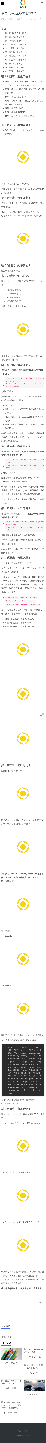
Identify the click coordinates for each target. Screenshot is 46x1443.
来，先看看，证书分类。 (15, 48)
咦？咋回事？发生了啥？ (15, 33)
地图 (25, 1431)
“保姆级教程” (25, 1288)
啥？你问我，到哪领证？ (15, 45)
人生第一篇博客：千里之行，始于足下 (21, 1388)
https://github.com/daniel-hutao (29, 130)
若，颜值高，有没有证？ (15, 56)
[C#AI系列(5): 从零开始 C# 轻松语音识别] (34, 1366)
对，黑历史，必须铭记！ (15, 71)
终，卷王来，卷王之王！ (15, 64)
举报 (41, 1303)
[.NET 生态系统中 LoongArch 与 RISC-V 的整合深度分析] (11, 1354)
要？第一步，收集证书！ (15, 41)
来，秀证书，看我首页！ (15, 37)
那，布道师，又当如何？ (15, 60)
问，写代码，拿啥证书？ (15, 52)
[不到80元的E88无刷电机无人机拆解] (34, 1351)
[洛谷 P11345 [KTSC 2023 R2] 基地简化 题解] (34, 1385)
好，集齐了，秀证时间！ (15, 67)
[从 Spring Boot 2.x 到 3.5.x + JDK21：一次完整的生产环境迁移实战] (11, 1405)
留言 (19, 1431)
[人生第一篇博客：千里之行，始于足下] (11, 1382)
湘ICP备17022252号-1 (23, 1435)
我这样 (4, 490)
